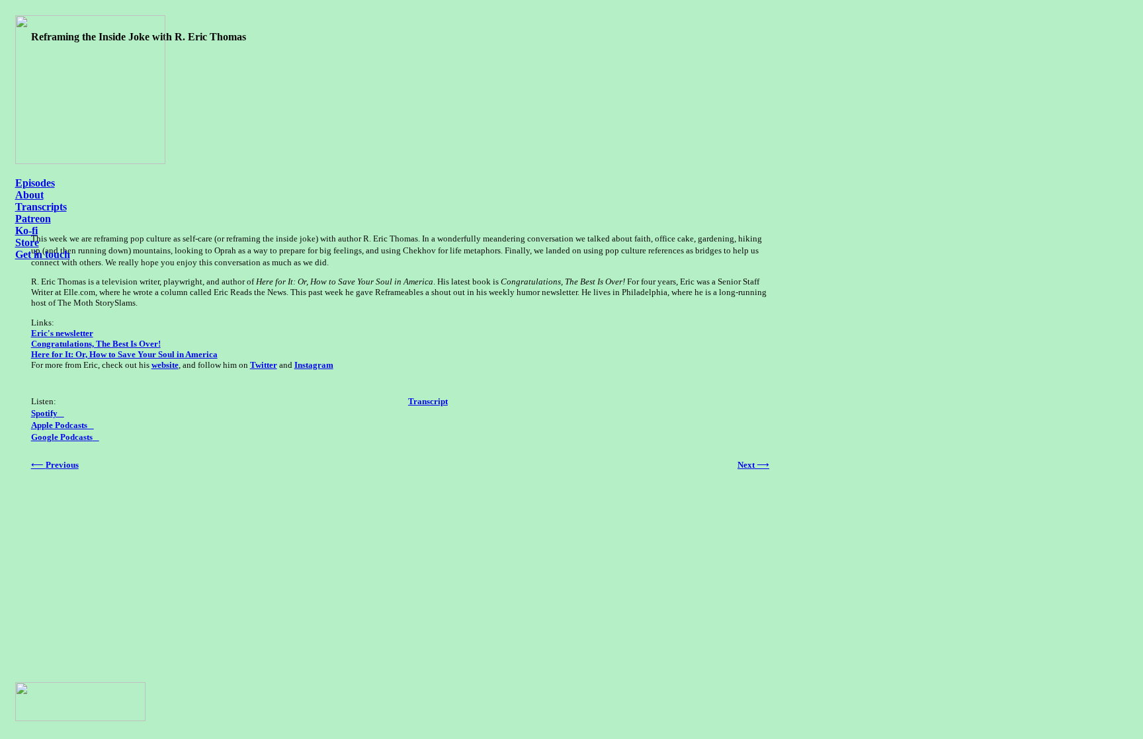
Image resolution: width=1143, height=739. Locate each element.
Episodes (35, 183)
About (29, 194)
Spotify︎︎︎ (47, 413)
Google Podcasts (62, 437)
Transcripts (41, 206)
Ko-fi (26, 230)
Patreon (33, 218)
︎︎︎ (96, 437)
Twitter (263, 365)
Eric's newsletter (62, 333)
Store (27, 242)
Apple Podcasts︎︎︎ (62, 425)
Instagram (313, 365)
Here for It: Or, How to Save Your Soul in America (124, 354)
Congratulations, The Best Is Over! (96, 344)
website (165, 365)
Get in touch (42, 254)
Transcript (428, 401)
